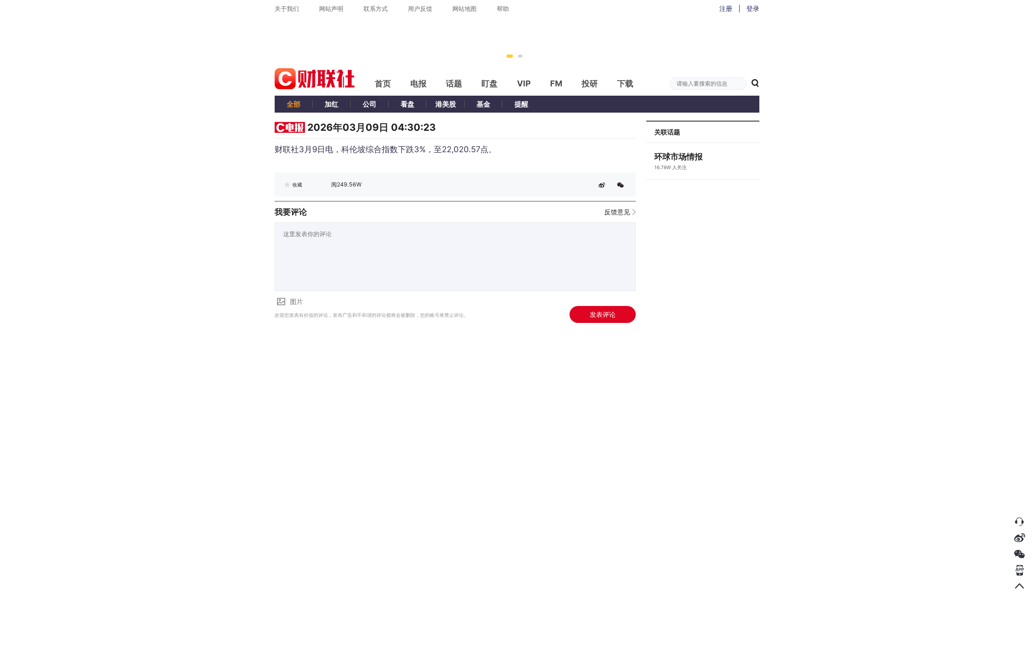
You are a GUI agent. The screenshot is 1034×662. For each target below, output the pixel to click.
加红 (331, 104)
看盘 (407, 104)
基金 (483, 104)
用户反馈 (420, 9)
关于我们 (287, 9)
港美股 (445, 104)
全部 (294, 104)
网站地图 (464, 9)
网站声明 (331, 9)
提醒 (521, 104)
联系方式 (376, 9)
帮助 (503, 9)
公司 (369, 104)
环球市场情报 (678, 156)
